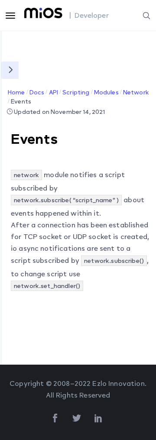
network (26, 174)
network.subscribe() (114, 260)
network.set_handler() (47, 285)
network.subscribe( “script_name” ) (66, 200)
